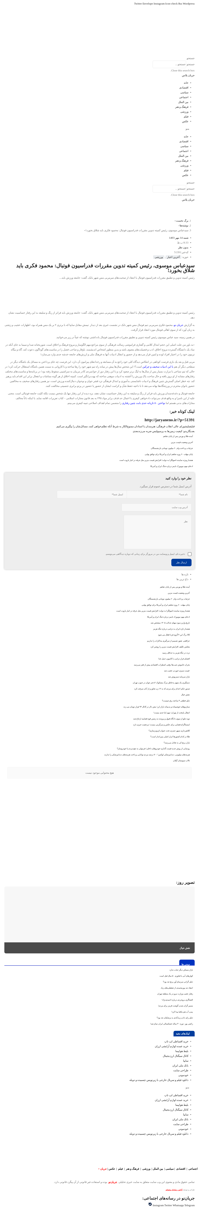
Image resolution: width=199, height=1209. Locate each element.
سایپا (185, 1060)
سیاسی (184, 92)
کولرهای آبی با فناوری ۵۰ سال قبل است (176, 976)
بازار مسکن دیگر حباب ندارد (181, 970)
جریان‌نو (113, 1182)
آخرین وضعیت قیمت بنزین (182, 442)
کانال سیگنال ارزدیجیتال (175, 1055)
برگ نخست (182, 220)
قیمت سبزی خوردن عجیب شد (177, 670)
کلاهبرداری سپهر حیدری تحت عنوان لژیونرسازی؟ (169, 731)
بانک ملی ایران (180, 1065)
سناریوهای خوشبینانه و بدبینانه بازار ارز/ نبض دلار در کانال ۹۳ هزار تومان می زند (156, 707)
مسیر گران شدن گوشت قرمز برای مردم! (175, 1006)
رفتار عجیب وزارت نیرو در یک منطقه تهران (175, 994)
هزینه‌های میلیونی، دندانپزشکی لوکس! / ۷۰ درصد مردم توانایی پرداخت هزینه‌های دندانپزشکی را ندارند (147, 754)
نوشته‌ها (184, 225)
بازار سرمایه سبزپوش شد (179, 677)
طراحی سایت (180, 1070)
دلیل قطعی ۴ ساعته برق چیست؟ (176, 700)
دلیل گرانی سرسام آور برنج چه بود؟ (178, 982)
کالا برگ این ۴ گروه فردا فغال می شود (174, 635)
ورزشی (184, 111)
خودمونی (183, 1075)
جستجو (191, 64)
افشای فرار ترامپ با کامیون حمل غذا (174, 659)
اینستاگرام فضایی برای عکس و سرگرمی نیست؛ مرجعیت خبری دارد (161, 724)
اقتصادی (183, 87)
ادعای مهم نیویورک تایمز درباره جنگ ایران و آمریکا (171, 466)
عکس (185, 121)
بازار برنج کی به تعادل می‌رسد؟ (177, 742)
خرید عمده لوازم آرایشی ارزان (171, 1046)
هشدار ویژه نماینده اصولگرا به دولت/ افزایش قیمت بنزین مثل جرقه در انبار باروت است (156, 460)
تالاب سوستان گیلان (181, 760)
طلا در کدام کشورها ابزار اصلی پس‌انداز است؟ (170, 736)
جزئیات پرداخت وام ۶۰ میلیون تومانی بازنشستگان (172, 448)
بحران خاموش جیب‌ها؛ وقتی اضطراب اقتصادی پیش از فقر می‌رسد (162, 665)
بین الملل (183, 102)
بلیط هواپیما (181, 1051)
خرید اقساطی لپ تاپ (176, 1041)
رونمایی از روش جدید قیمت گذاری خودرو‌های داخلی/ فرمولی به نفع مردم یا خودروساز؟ (153, 748)
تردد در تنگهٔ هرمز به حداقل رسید (176, 653)
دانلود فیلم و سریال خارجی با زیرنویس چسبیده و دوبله (158, 1080)
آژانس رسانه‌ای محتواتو (174, 1190)
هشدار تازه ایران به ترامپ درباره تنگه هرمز (171, 629)
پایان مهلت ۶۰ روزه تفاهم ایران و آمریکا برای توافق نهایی (169, 454)
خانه (186, 82)
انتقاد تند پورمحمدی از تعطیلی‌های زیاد (177, 988)
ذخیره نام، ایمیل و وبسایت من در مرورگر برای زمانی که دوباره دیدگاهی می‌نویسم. (145, 554)
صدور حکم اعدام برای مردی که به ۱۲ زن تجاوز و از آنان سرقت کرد (162, 689)
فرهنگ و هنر (181, 106)
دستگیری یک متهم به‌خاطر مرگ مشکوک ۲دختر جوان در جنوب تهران (161, 682)
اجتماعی (183, 97)
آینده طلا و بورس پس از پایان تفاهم (178, 436)
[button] (99, 58)
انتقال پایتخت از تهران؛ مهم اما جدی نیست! (171, 712)
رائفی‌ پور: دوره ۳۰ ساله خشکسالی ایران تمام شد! (171, 1024)
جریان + (102, 1168)
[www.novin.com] (171, 849)
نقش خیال (185, 694)
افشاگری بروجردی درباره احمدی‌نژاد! (177, 1000)
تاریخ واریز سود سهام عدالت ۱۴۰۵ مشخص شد (170, 623)
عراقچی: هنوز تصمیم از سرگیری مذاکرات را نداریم (168, 641)
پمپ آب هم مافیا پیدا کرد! (182, 1012)
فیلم (186, 116)
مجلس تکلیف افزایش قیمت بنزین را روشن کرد (170, 647)
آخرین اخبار (173, 257)
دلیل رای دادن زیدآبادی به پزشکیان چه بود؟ (175, 1018)
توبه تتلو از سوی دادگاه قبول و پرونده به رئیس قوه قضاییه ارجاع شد (161, 719)
